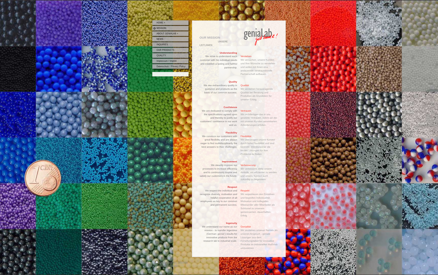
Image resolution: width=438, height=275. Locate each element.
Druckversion (167, 262)
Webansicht (275, 262)
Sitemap (183, 262)
